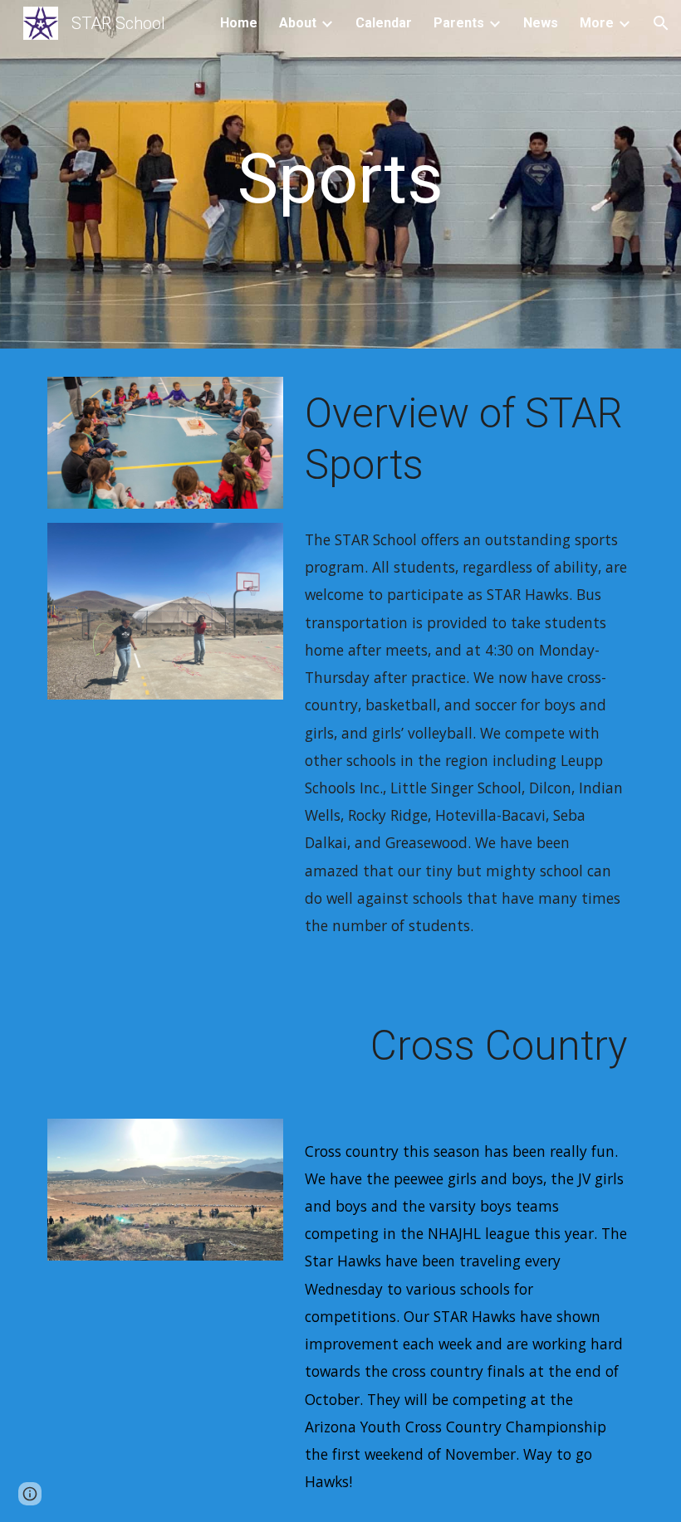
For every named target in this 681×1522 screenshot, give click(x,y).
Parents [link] (459, 23)
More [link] (597, 23)
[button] (661, 23)
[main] (341, 179)
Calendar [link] (383, 23)
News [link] (540, 23)
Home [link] (238, 23)
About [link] (297, 23)
